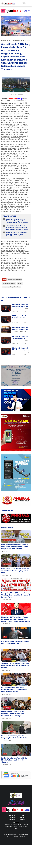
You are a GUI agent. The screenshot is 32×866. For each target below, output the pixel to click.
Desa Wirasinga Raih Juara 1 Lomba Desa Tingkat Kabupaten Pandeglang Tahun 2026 (15, 571)
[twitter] (6, 292)
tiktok (22, 817)
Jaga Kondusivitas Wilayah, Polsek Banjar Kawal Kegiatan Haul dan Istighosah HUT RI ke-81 (15, 665)
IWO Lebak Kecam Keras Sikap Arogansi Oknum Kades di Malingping (15, 642)
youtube (22, 819)
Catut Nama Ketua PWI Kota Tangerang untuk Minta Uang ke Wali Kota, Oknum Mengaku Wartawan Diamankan (14, 547)
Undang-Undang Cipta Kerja (14, 40)
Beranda (3, 40)
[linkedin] (16, 292)
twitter (22, 815)
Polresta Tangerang (9, 731)
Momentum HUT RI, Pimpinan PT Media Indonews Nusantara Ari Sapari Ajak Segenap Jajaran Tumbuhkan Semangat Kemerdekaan (15, 619)
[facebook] (2, 292)
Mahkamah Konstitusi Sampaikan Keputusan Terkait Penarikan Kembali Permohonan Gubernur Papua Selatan (16, 234)
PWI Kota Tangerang (9, 540)
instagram (12, 819)
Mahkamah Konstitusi (15, 279)
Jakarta (5, 612)
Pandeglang (7, 564)
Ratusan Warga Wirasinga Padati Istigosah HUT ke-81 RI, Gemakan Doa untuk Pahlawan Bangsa (14, 689)
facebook (12, 815)
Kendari (16, 331)
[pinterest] (13, 292)
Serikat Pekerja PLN (9, 283)
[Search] (27, 3)
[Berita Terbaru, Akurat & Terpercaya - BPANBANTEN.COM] (8, 4)
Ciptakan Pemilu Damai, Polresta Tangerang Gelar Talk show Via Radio (14, 737)
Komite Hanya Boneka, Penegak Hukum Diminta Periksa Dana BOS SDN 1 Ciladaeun (14, 760)
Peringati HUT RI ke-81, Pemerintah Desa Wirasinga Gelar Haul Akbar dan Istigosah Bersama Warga (15, 595)
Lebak (5, 636)
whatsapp (12, 817)
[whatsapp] (9, 292)
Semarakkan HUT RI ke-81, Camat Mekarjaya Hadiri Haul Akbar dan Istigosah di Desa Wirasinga (12, 714)
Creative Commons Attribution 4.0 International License (16, 826)
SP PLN (19, 283)
